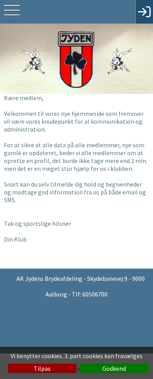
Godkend (114, 368)
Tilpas (42, 368)
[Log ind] (144, 12)
